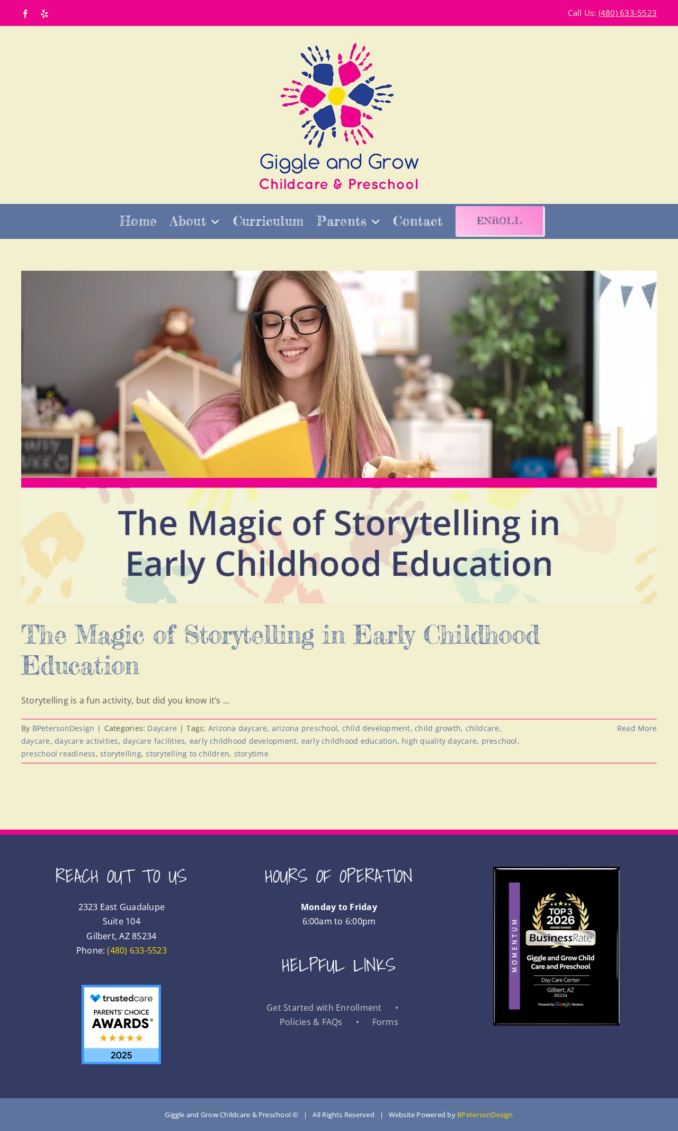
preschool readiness (58, 754)
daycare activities (86, 741)
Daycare (162, 728)
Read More (637, 728)
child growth (438, 728)
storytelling (120, 754)
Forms (385, 1022)
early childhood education (349, 741)
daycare (35, 741)
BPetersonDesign (63, 728)
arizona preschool (304, 728)
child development (376, 728)
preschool (499, 741)
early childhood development (243, 741)
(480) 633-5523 (136, 950)
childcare (482, 728)
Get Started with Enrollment (323, 1007)
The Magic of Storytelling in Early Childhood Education (280, 650)
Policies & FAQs (311, 1022)
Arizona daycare (237, 728)
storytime (251, 754)
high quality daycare (439, 741)
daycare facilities (154, 741)
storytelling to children (187, 754)
